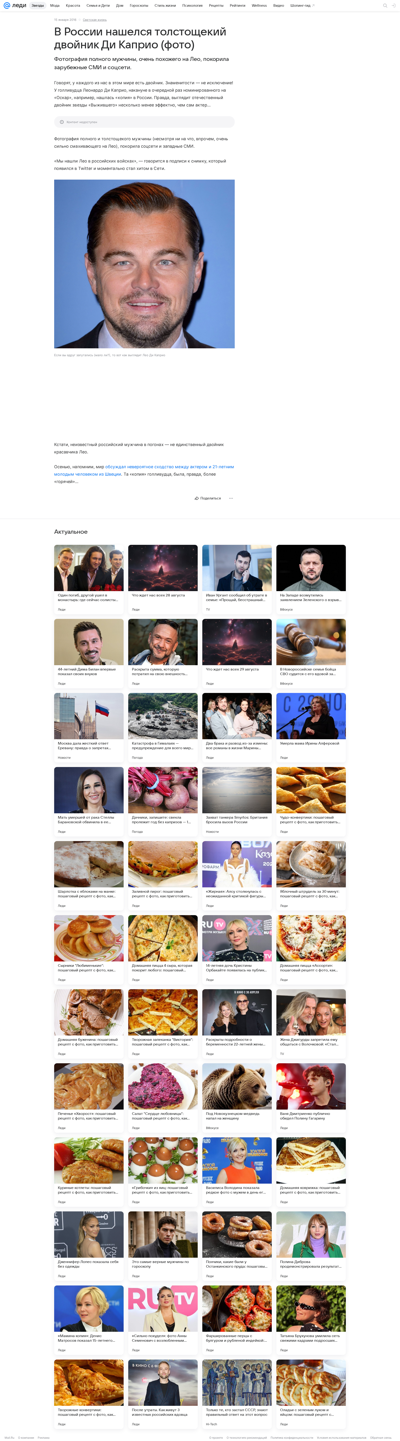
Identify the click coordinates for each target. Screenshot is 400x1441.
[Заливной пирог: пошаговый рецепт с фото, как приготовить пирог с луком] (163, 876)
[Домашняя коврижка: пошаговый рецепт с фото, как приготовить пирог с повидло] (311, 1172)
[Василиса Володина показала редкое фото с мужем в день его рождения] (237, 1172)
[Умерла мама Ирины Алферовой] (311, 727)
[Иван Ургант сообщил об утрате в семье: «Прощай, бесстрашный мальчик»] (237, 579)
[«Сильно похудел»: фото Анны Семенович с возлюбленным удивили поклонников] (163, 1320)
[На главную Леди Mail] (18, 5)
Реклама (44, 1437)
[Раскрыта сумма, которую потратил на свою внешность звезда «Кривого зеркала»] (163, 653)
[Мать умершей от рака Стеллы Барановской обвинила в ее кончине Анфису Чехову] (89, 801)
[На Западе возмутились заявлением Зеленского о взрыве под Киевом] (311, 579)
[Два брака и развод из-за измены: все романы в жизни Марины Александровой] (237, 727)
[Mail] (7, 5)
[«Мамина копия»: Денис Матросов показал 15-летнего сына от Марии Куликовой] (89, 1320)
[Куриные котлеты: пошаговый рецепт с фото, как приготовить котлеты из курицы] (89, 1172)
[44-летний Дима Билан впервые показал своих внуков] (89, 653)
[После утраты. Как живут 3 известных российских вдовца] (163, 1394)
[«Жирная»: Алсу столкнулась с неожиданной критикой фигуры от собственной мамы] (237, 876)
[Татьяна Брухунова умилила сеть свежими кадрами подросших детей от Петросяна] (311, 1320)
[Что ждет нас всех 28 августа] (163, 579)
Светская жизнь (95, 20)
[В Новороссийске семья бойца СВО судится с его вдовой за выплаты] (311, 653)
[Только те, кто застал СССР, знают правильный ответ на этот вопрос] (237, 1394)
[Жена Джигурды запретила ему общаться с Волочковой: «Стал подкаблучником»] (311, 1024)
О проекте (216, 1437)
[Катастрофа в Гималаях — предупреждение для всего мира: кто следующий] (163, 727)
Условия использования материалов (341, 1437)
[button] (144, 264)
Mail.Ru (9, 1437)
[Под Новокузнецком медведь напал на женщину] (237, 1098)
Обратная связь (381, 1437)
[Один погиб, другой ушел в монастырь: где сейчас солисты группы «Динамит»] (89, 579)
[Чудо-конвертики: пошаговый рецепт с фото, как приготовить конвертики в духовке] (311, 801)
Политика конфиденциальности (292, 1437)
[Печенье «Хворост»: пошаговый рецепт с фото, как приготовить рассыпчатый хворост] (89, 1098)
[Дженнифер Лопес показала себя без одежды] (89, 1246)
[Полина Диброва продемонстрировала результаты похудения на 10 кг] (311, 1246)
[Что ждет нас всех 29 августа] (237, 653)
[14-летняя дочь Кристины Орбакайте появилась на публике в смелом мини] (237, 950)
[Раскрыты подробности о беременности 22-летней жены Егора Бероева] (237, 1024)
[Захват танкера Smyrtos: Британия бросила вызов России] (237, 801)
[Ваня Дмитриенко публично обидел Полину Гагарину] (311, 1098)
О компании (26, 1437)
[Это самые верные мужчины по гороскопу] (163, 1246)
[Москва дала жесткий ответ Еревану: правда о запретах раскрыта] (89, 727)
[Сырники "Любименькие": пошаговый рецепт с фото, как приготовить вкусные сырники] (89, 950)
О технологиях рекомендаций (247, 1437)
